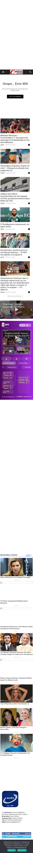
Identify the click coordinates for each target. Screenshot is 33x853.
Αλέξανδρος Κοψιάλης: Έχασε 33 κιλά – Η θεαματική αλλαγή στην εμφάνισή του (14, 168)
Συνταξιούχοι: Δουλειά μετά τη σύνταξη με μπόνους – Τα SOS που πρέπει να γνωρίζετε (13, 252)
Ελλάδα (2, 190)
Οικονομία (3, 247)
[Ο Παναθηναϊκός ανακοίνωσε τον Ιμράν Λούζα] (15, 214)
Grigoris (2, 173)
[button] (3, 72)
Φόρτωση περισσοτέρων (14, 296)
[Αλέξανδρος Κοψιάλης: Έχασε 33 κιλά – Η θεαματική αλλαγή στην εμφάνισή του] (15, 156)
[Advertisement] (16, 17)
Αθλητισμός (4, 132)
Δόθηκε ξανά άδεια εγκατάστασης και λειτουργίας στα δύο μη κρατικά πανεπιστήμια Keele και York (15, 197)
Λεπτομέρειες (22, 850)
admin (2, 144)
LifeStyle (3, 162)
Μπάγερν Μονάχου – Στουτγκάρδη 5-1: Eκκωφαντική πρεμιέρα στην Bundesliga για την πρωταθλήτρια (14, 138)
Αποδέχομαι (11, 850)
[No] (31, 846)
